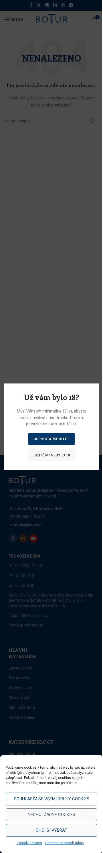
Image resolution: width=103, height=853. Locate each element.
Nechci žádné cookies (51, 814)
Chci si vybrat (51, 830)
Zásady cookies (29, 843)
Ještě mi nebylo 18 (51, 455)
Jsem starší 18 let (51, 438)
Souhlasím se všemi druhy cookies (51, 798)
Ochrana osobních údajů (64, 843)
